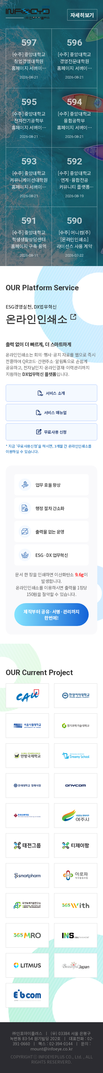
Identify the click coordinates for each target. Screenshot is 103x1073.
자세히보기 (82, 15)
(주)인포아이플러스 (27, 17)
